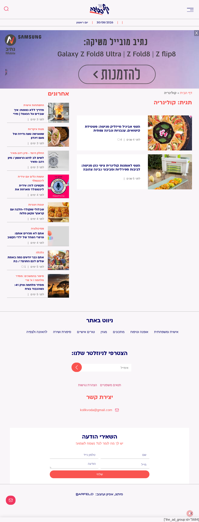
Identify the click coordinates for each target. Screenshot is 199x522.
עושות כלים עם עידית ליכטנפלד (31, 178)
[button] (190, 9)
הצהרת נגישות (87, 385)
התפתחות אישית (34, 105)
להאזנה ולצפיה (36, 332)
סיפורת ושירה (62, 332)
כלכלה (40, 252)
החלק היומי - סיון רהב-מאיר (27, 153)
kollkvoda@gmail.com (96, 410)
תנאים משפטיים (110, 385)
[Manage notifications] (190, 513)
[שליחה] (73, 367)
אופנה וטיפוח (139, 332)
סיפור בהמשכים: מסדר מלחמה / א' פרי (30, 278)
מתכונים (119, 332)
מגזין (104, 332)
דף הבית (186, 93)
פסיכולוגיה (37, 228)
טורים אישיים (86, 332)
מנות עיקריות (36, 129)
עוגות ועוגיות (36, 204)
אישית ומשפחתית (166, 332)
